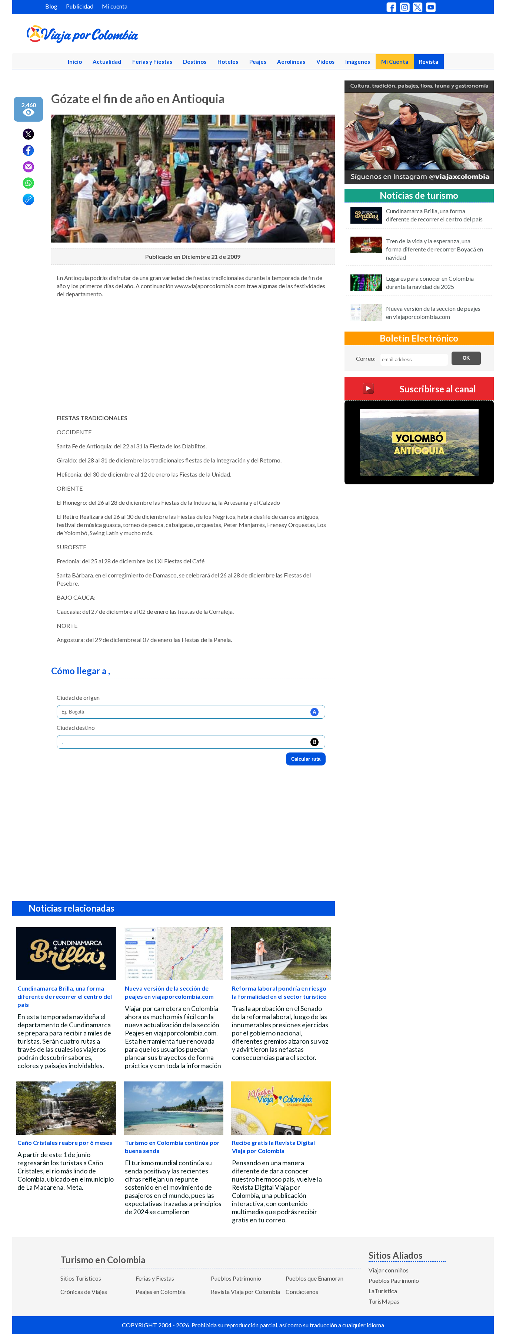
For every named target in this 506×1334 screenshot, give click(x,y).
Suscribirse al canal (438, 388)
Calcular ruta (305, 759)
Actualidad (107, 61)
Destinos (194, 61)
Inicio (75, 61)
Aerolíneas (291, 61)
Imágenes (357, 61)
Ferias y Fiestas (152, 61)
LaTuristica (383, 1290)
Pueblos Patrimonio (236, 1278)
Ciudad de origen (78, 697)
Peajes (257, 61)
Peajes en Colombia (161, 1291)
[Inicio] (118, 35)
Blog (51, 6)
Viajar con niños (389, 1270)
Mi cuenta (114, 6)
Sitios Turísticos (80, 1278)
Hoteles (227, 61)
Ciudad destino (76, 727)
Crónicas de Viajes (83, 1291)
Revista (428, 61)
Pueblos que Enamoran (314, 1278)
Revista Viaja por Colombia (245, 1291)
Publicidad (79, 6)
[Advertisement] (193, 356)
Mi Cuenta (394, 61)
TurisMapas (384, 1301)
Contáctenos (302, 1291)
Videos (325, 61)
